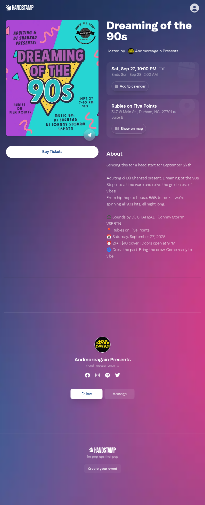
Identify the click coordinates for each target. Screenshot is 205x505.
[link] (102, 353)
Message (119, 394)
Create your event (102, 468)
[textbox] (152, 211)
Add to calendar (133, 86)
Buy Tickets (52, 151)
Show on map (132, 129)
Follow (87, 394)
